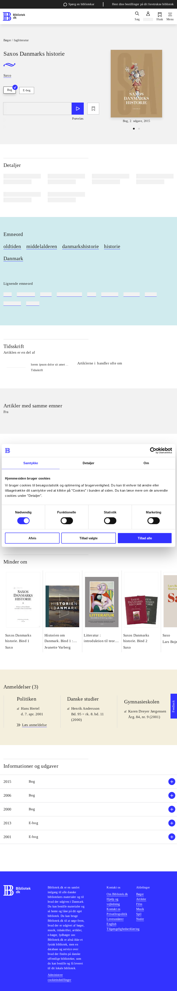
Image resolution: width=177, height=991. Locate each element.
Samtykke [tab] (30, 463)
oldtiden (12, 246)
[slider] (136, 86)
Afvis (32, 538)
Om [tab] (146, 463)
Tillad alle (145, 538)
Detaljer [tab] (89, 463)
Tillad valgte (88, 538)
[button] (88, 782)
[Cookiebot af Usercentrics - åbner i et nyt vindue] (153, 450)
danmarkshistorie (80, 246)
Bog (9, 90)
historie (112, 246)
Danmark (13, 258)
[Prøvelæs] (78, 109)
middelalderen (41, 246)
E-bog (26, 90)
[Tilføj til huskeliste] (93, 109)
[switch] (67, 520)
